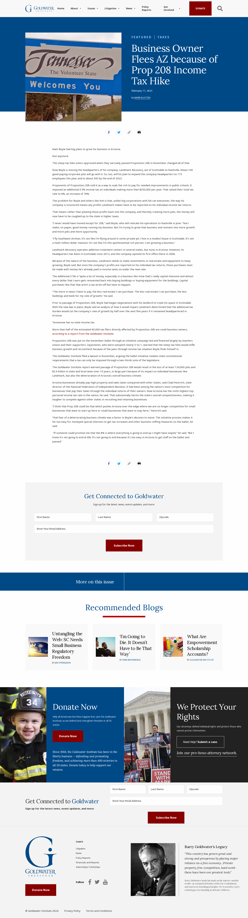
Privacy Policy (72, 910)
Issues (91, 8)
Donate (200, 8)
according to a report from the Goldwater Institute (83, 333)
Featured (141, 37)
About (74, 8)
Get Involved (169, 8)
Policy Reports (146, 8)
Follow (80, 882)
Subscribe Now (124, 545)
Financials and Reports (87, 862)
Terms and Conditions (99, 910)
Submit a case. (200, 742)
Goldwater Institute (202, 659)
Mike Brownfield (132, 659)
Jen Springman (63, 662)
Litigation (110, 8)
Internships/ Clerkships (88, 866)
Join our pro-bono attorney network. (207, 752)
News (129, 8)
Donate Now (68, 736)
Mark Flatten (142, 97)
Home (60, 8)
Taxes (163, 37)
